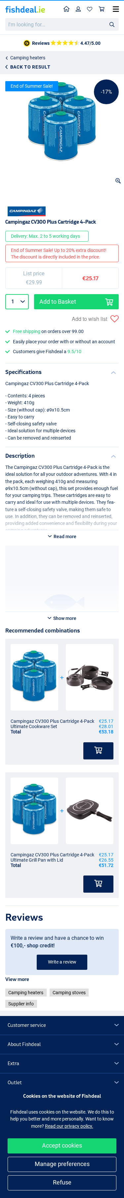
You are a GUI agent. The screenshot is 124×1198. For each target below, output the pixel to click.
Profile (78, 9)
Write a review (62, 962)
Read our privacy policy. (69, 1126)
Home (67, 9)
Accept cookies (62, 1145)
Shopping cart (102, 9)
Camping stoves (69, 992)
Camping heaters (27, 57)
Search (111, 24)
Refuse (62, 1182)
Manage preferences (62, 1163)
